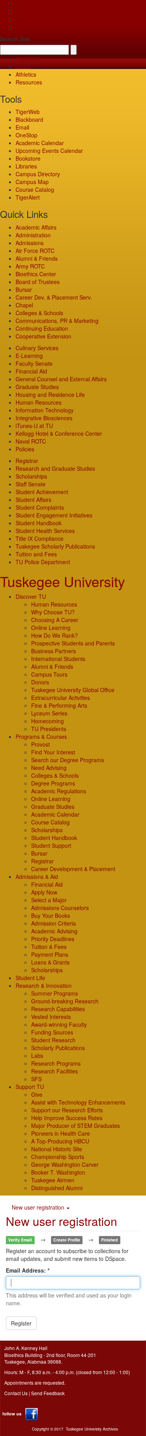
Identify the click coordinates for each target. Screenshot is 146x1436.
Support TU (30, 1087)
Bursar (24, 289)
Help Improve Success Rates (66, 1118)
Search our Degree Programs (67, 760)
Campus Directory (38, 174)
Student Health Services (45, 531)
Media (23, 66)
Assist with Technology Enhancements (78, 1102)
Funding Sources (52, 1032)
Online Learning (50, 627)
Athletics (26, 74)
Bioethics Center (36, 274)
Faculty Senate (34, 363)
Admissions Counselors (60, 908)
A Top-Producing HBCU (60, 1141)
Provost (40, 744)
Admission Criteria (53, 923)
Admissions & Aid (37, 876)
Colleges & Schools (39, 313)
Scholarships (31, 476)
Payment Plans (49, 954)
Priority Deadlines (52, 939)
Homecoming (47, 721)
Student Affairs (33, 499)
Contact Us (16, 1393)
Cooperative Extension (43, 336)
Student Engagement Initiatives (54, 515)
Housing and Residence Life (50, 394)
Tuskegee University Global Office (72, 690)
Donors (40, 682)
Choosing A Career (54, 620)
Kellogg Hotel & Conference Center (59, 433)
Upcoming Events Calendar (49, 150)
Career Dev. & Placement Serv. (54, 297)
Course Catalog (35, 189)
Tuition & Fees (49, 946)
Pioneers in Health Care (60, 1133)
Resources (29, 82)
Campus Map (32, 182)
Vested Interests (51, 1016)
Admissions (30, 243)
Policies (25, 449)
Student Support (51, 845)
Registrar (27, 461)
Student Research (53, 1040)
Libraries (26, 166)
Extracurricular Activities (60, 697)
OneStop (26, 135)
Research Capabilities (58, 1009)
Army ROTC (30, 266)
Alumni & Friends (37, 258)
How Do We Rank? (54, 635)
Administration (33, 235)
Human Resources (39, 402)
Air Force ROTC (35, 250)
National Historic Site (56, 1149)
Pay (20, 27)
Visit (21, 19)
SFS (36, 1079)
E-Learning (29, 355)
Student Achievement (42, 492)
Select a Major (49, 900)
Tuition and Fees (36, 554)
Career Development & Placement (73, 869)
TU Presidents (48, 729)
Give (21, 12)
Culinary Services (37, 348)
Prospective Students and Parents (73, 643)
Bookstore (28, 158)
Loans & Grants (50, 962)
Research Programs (56, 1063)
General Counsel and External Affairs (61, 379)
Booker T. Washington (58, 1172)
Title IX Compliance (39, 538)
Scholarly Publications (58, 1048)
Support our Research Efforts (67, 1110)
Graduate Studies (37, 387)
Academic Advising (54, 931)
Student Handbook (39, 523)
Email (22, 127)
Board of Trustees (38, 282)
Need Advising (49, 767)
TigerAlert (28, 197)
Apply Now (44, 892)
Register (21, 1323)
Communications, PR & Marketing (57, 320)
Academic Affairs (36, 227)
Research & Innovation (44, 985)
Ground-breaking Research (65, 1001)
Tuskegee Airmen (52, 1180)
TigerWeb (28, 59)
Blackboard (29, 119)
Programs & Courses (41, 736)
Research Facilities (54, 1071)
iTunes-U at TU (34, 426)
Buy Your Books (50, 915)
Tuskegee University (62, 581)
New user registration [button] (39, 1207)
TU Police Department (43, 562)
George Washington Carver (65, 1164)
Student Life (30, 978)
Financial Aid (31, 371)
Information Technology (45, 410)
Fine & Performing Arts (59, 705)
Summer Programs (54, 993)
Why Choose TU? (53, 612)
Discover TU (31, 596)
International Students (58, 659)
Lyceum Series (49, 713)
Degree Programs (53, 783)
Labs (37, 1055)
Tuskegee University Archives (92, 1429)
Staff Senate (31, 484)
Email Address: (26, 1270)
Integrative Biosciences (44, 418)
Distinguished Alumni (57, 1188)
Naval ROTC (31, 441)
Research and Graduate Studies (55, 468)
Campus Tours (49, 674)
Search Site (15, 39)
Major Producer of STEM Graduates (75, 1125)
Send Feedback (48, 1393)
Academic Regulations (58, 791)
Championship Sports (57, 1157)
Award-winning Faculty (59, 1024)
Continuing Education (42, 328)
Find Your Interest (53, 752)
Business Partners (53, 651)
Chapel (24, 305)
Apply (22, 4)
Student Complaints (40, 507)
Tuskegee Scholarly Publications (55, 546)
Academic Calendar (40, 143)
